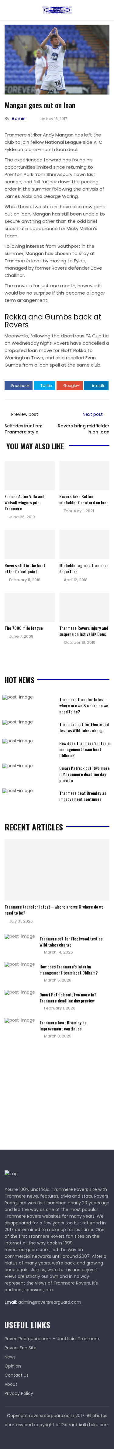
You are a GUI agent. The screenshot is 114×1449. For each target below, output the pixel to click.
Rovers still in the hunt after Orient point (25, 568)
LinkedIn (97, 385)
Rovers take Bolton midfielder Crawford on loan (84, 499)
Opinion (13, 1366)
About (11, 1384)
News (10, 1357)
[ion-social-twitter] (57, 1436)
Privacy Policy (19, 1393)
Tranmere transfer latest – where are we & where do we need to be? (84, 705)
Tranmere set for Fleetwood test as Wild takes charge (84, 727)
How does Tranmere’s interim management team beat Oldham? (85, 749)
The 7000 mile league (24, 628)
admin (19, 119)
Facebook (19, 385)
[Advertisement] (50, 1096)
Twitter (46, 385)
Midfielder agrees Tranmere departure (84, 568)
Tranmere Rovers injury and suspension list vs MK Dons (83, 631)
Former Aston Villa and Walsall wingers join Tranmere (24, 502)
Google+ (71, 385)
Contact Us (17, 1375)
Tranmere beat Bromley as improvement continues (82, 796)
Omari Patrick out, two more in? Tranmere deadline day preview (84, 774)
